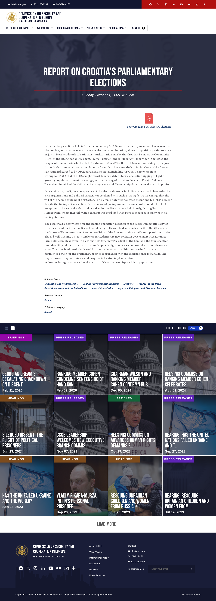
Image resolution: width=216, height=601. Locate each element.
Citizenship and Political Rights (61, 284)
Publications (116, 28)
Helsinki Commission (102, 288)
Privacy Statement (191, 594)
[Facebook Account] (150, 4)
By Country (94, 563)
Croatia (48, 300)
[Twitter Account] (158, 4)
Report (48, 312)
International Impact (18, 28)
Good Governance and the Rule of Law (65, 288)
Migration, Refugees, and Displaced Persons (141, 288)
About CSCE (95, 546)
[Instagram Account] (165, 4)
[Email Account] (196, 4)
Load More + (108, 524)
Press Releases (97, 575)
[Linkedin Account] (173, 4)
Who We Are (43, 28)
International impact (99, 557)
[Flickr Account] (189, 4)
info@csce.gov (18, 4)
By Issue (93, 569)
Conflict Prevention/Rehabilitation (101, 284)
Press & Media (94, 28)
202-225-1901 (41, 4)
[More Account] (204, 4)
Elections (128, 284)
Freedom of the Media (149, 284)
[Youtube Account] (181, 4)
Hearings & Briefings (68, 28)
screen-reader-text (27, 364)
